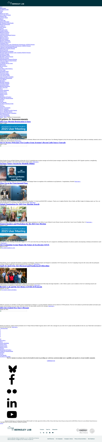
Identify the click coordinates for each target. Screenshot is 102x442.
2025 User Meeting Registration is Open (15, 122)
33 (0, 339)
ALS (1, 7)
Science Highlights (4, 343)
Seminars (2, 352)
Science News (3, 344)
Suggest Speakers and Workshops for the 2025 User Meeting (23, 224)
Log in (1, 423)
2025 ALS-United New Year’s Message (14, 308)
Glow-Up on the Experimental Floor (14, 183)
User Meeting (3, 355)
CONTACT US (51, 360)
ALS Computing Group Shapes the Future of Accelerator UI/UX (24, 245)
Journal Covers (3, 345)
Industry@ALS (3, 347)
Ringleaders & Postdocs (5, 350)
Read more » (18, 141)
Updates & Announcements (6, 351)
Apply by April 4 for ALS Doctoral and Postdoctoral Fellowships (24, 266)
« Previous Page (4, 328)
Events (1, 354)
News (1, 341)
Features (2, 348)
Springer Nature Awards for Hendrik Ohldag (17, 164)
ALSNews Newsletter (5, 356)
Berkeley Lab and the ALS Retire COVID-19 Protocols (21, 287)
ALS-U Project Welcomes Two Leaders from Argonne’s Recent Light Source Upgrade (33, 143)
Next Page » (3, 340)
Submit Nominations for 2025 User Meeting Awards (19, 204)
